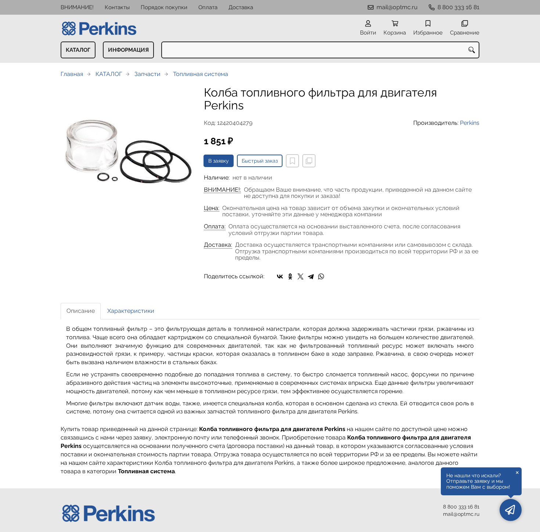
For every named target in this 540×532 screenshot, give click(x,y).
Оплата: (215, 226)
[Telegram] (310, 276)
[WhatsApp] (321, 276)
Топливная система (200, 73)
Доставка (240, 7)
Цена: (211, 208)
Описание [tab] (80, 310)
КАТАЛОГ (78, 50)
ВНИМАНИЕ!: (222, 190)
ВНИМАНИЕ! (77, 7)
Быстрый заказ (260, 161)
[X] (300, 276)
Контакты (117, 7)
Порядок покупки (164, 7)
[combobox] (320, 49)
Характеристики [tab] (130, 310)
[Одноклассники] (290, 276)
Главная (72, 73)
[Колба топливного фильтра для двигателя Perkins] (127, 152)
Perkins (469, 122)
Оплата (207, 7)
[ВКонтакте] (280, 276)
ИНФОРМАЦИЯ (128, 50)
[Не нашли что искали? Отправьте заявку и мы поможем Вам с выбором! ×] (511, 510)
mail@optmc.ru (397, 7)
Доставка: (218, 245)
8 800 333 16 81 (458, 7)
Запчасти (147, 73)
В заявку (218, 161)
